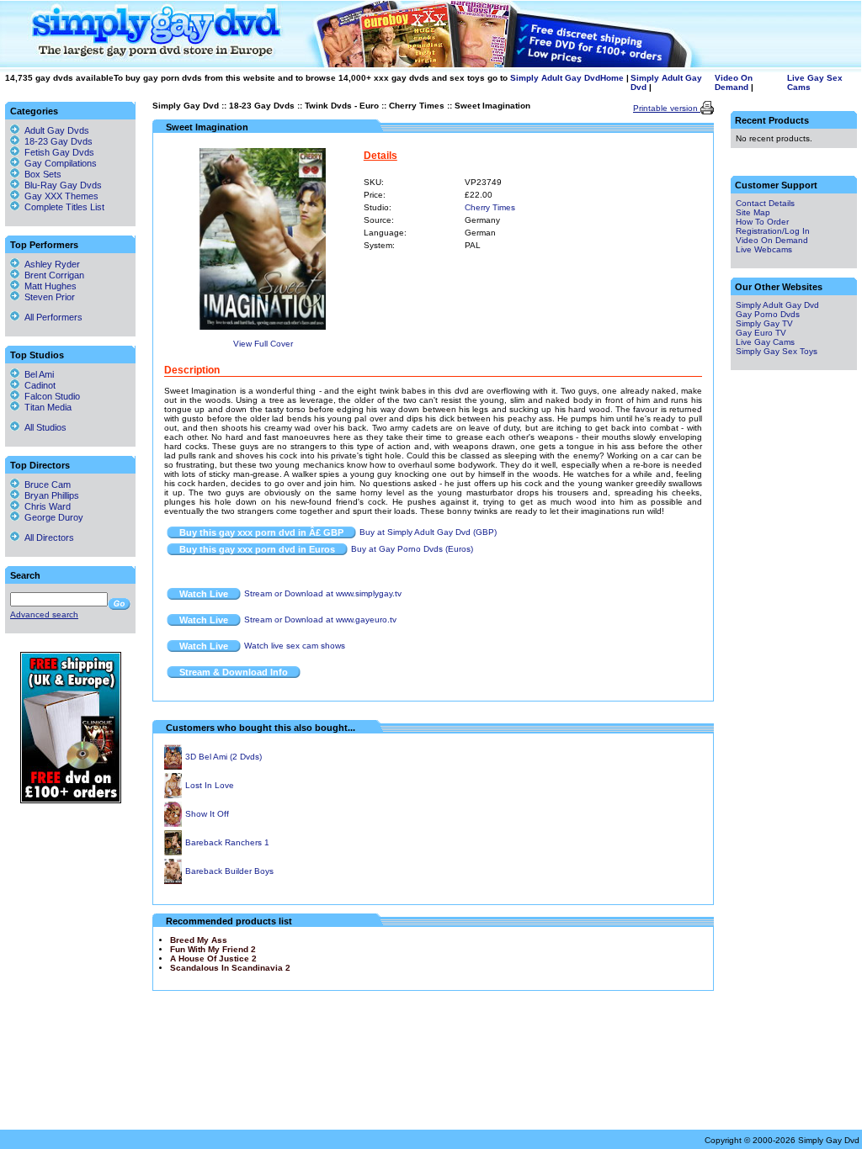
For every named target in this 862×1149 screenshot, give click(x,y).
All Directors (46, 537)
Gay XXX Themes (61, 196)
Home (612, 77)
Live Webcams (764, 249)
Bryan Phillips (49, 495)
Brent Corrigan (51, 275)
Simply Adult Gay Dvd (555, 77)
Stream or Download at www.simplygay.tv (323, 593)
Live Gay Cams (765, 342)
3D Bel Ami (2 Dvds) (223, 756)
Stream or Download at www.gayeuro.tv (320, 619)
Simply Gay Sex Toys (776, 351)
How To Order (762, 221)
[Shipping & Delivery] (70, 800)
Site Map (753, 212)
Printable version (666, 108)
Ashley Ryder (49, 264)
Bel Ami (36, 374)
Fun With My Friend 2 (213, 949)
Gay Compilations (60, 163)
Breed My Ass (198, 940)
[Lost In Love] (173, 795)
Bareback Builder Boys (229, 871)
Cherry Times (416, 105)
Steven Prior (47, 297)
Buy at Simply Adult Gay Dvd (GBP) (428, 532)
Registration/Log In (773, 231)
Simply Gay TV (764, 323)
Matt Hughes (48, 286)
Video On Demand (734, 82)
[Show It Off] (173, 824)
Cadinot (37, 385)
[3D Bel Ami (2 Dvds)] (173, 766)
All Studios (43, 427)
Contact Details (765, 203)
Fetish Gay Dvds (59, 152)
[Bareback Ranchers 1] (173, 852)
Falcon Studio (49, 396)
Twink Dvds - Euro (342, 105)
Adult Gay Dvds (56, 130)
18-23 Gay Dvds (262, 105)
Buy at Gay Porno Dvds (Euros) (412, 548)
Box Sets (42, 174)
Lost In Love (209, 785)
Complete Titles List (61, 207)
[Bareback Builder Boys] (173, 881)
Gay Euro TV (761, 332)
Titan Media (45, 407)
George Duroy (51, 517)
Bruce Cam (45, 484)
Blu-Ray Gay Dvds (63, 185)
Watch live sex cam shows (294, 645)
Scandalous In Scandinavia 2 (230, 967)
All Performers (50, 317)
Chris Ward (45, 506)
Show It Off (207, 813)
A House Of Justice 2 (213, 958)
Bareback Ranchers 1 (227, 842)
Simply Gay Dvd (185, 105)
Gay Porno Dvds (768, 314)
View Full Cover (263, 343)
